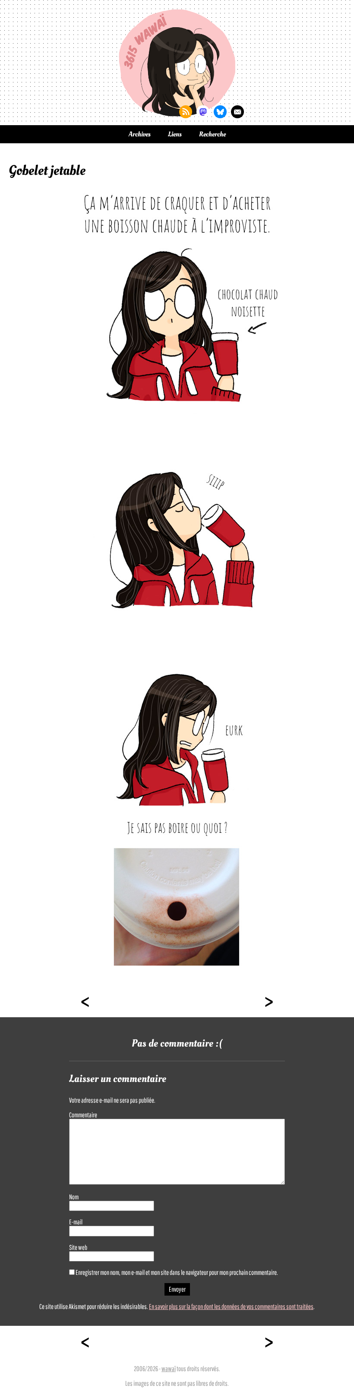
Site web (78, 1247)
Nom (74, 1197)
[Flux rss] (185, 111)
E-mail (75, 1222)
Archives (140, 134)
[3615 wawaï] (177, 63)
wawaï (168, 1368)
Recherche (212, 134)
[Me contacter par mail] (237, 111)
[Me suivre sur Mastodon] (202, 111)
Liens (175, 134)
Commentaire (83, 1115)
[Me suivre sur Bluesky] (220, 111)
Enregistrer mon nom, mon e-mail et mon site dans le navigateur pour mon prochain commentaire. (177, 1272)
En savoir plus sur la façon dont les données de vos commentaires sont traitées (231, 1306)
